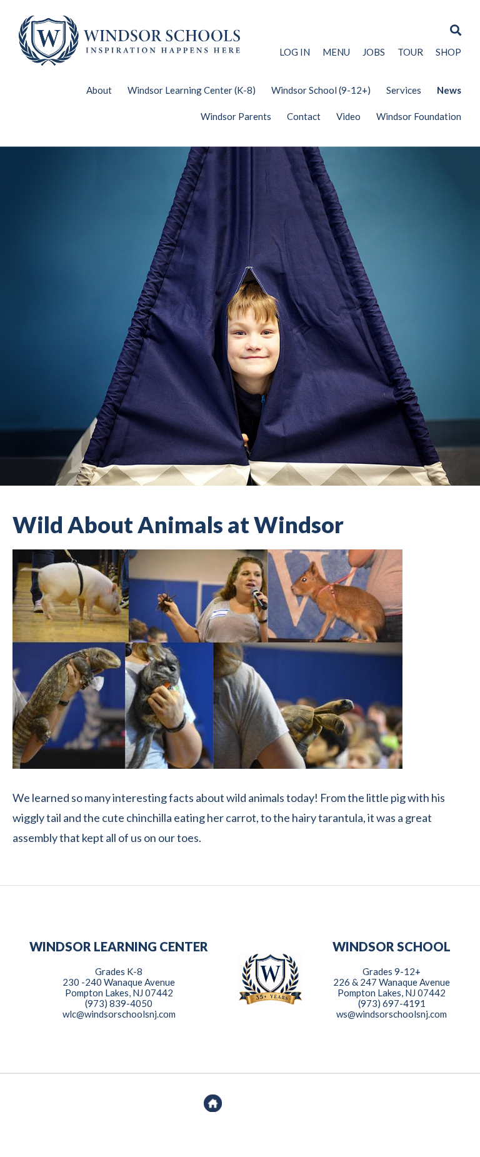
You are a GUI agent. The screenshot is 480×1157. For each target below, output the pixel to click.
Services (403, 90)
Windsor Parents (236, 116)
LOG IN (294, 52)
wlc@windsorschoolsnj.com (119, 1013)
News (449, 90)
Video (348, 116)
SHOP (448, 52)
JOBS (373, 52)
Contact (304, 116)
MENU (336, 52)
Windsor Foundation (418, 116)
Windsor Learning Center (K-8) (192, 90)
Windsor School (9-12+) (321, 90)
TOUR (410, 52)
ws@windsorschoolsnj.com (391, 1013)
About (99, 90)
